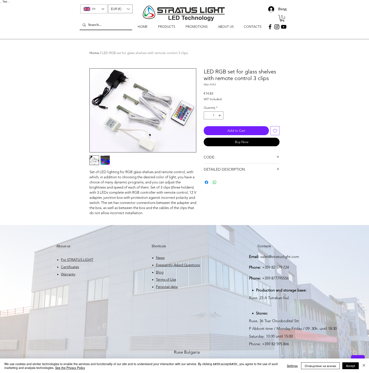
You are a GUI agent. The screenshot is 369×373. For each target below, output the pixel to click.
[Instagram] (277, 26)
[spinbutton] (213, 115)
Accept (350, 366)
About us (63, 246)
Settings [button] (292, 366)
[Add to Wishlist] (275, 130)
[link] (282, 18)
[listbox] (120, 8)
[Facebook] (270, 26)
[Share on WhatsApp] (214, 182)
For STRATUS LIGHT (77, 259)
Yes (5, 1)
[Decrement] (207, 115)
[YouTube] (283, 26)
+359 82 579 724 (275, 267)
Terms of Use (166, 279)
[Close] (363, 366)
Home (94, 53)
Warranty (68, 274)
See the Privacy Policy (70, 368)
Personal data (167, 287)
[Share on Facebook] (206, 182)
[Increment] (220, 115)
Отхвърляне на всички (320, 366)
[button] (120, 8)
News (160, 258)
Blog (159, 272)
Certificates (70, 267)
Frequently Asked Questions (178, 265)
